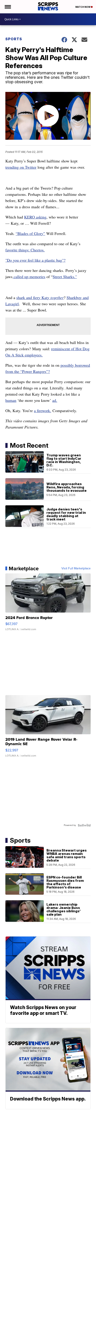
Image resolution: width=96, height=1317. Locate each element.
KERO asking (35, 217)
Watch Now (83, 7)
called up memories (29, 276)
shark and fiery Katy (40, 297)
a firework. (42, 410)
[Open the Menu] (7, 6)
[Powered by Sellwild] (84, 825)
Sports (13, 39)
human (10, 400)
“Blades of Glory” (30, 233)
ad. (54, 400)
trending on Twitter (20, 167)
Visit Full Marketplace (76, 568)
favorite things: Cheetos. (25, 250)
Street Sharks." (65, 276)
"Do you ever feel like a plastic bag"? (35, 260)
